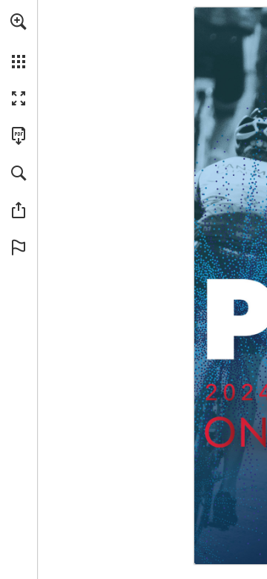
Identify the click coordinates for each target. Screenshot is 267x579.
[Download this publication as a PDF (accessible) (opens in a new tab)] (18, 135)
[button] (18, 21)
